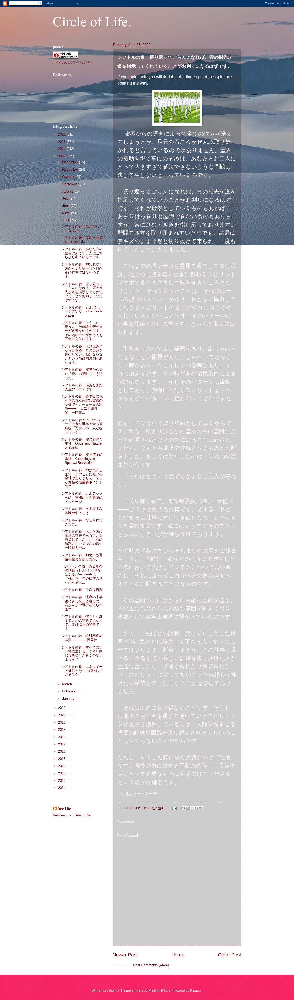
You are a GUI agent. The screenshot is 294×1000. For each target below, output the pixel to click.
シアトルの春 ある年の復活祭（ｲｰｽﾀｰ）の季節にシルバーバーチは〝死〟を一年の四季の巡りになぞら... (82, 574)
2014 (62, 766)
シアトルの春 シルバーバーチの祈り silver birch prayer (82, 311)
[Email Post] (174, 808)
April (66, 220)
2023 (62, 156)
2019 (62, 729)
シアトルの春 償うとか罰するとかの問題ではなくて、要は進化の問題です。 (82, 623)
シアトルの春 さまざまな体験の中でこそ (82, 511)
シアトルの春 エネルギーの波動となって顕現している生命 (82, 671)
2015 (62, 759)
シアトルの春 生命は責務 (82, 590)
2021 (62, 715)
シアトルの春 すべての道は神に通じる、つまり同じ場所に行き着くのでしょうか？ (82, 653)
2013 (62, 773)
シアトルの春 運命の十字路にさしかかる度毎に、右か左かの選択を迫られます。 (82, 603)
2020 (62, 722)
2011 (62, 788)
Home (177, 954)
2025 (62, 142)
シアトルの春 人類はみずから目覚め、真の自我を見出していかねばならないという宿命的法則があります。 (82, 354)
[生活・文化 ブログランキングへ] (65, 57)
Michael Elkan (159, 990)
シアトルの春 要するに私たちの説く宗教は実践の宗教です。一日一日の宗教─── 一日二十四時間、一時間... (82, 404)
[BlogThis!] (187, 808)
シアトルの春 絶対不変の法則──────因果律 (82, 638)
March (67, 684)
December (70, 162)
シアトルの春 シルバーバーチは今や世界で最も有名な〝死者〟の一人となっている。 (82, 426)
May (66, 213)
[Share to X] (191, 808)
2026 (62, 134)
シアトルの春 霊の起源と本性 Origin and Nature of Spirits (82, 443)
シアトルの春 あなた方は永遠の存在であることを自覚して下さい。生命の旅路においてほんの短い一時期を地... (82, 540)
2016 (62, 751)
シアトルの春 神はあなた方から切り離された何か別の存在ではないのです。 (82, 270)
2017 (62, 744)
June (66, 206)
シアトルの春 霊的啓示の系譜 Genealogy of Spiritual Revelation (82, 459)
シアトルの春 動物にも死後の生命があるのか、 (82, 557)
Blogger (195, 990)
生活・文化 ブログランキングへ (72, 62)
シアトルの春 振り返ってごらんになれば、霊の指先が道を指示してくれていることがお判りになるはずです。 (82, 292)
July (65, 198)
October (68, 176)
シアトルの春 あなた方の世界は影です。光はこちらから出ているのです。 (82, 253)
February (69, 691)
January (68, 698)
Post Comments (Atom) (151, 965)
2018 (62, 737)
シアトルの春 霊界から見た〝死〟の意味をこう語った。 (82, 374)
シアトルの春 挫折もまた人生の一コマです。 (82, 387)
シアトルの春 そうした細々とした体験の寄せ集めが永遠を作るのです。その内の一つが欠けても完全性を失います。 (82, 331)
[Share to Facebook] (196, 808)
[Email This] (183, 808)
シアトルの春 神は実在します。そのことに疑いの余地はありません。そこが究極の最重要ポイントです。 (82, 478)
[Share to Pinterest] (200, 808)
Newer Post (125, 954)
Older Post (229, 954)
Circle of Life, (92, 21)
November (70, 169)
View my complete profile (71, 815)
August (68, 191)
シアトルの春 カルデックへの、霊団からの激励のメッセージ (82, 497)
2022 (62, 708)
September (71, 184)
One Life (64, 809)
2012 (62, 780)
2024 (62, 149)
